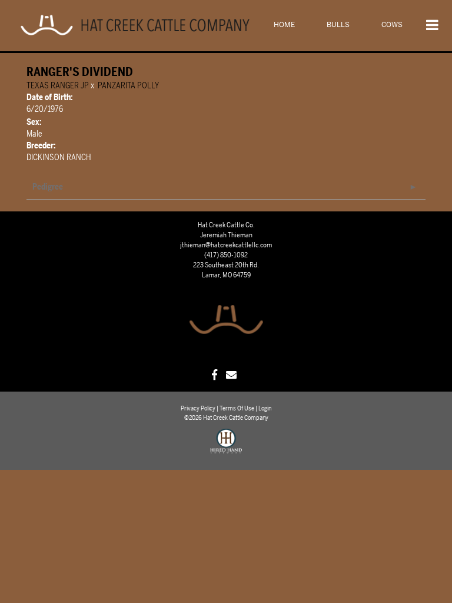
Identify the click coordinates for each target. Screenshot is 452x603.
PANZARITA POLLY (128, 85)
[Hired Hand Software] (226, 446)
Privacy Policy (198, 408)
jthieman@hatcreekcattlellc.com (226, 245)
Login (264, 408)
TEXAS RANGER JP (57, 85)
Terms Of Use (237, 408)
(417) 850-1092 (226, 255)
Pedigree (47, 187)
